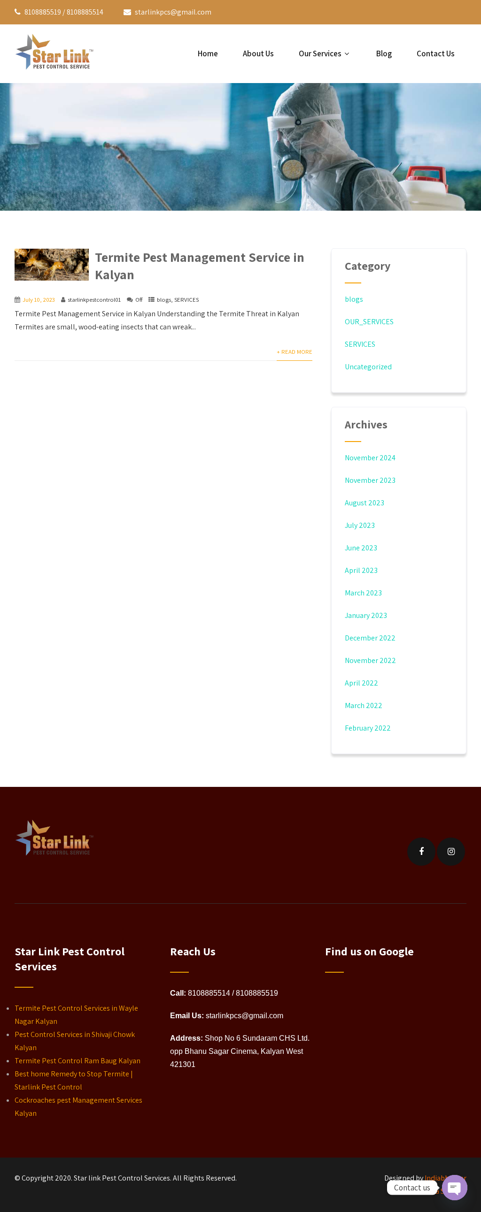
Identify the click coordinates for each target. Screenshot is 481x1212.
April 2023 (361, 570)
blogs (164, 300)
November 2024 (370, 458)
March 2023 (363, 593)
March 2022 (363, 705)
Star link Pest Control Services (122, 1178)
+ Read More (294, 352)
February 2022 (368, 728)
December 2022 (370, 638)
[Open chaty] (454, 1187)
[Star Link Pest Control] (57, 53)
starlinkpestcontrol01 (94, 300)
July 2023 (360, 525)
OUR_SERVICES (369, 322)
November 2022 (370, 660)
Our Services (320, 53)
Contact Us (436, 53)
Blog (384, 53)
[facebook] (421, 852)
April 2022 (361, 683)
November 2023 (370, 480)
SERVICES (186, 300)
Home (208, 53)
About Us (258, 53)
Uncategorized (368, 367)
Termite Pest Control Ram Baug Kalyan (77, 1061)
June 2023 (361, 548)
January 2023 (366, 615)
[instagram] (451, 852)
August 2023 (364, 503)
